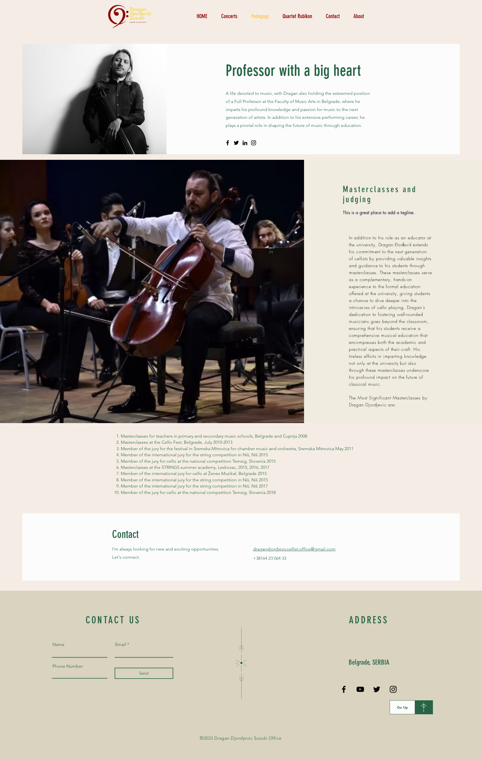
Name (58, 644)
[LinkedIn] (245, 142)
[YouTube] (360, 689)
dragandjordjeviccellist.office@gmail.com (294, 549)
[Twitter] (236, 142)
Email (120, 644)
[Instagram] (253, 142)
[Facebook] (227, 142)
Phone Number (67, 666)
